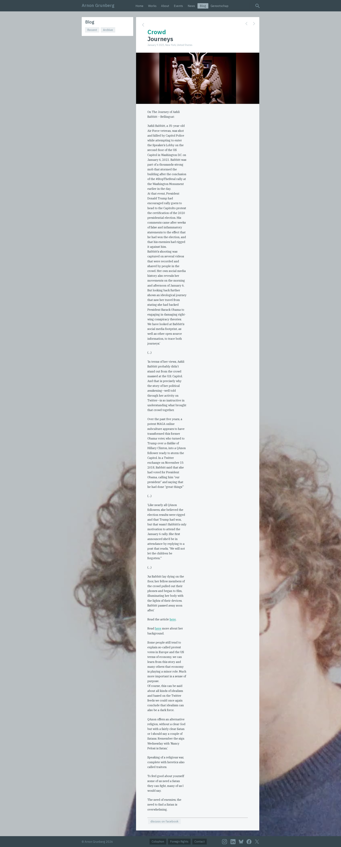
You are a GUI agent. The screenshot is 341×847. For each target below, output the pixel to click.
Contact (199, 841)
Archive (108, 30)
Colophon (158, 841)
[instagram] (224, 842)
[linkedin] (233, 842)
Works (152, 6)
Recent (92, 30)
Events (178, 6)
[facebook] (249, 842)
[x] (257, 841)
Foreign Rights (179, 841)
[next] (254, 23)
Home (140, 6)
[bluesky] (241, 841)
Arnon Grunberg (98, 5)
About (165, 6)
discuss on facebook (164, 821)
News (191, 6)
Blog (203, 6)
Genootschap (219, 6)
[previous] (246, 23)
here (173, 619)
